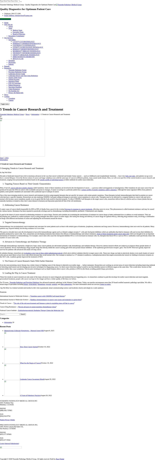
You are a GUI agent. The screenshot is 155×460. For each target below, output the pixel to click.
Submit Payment (5, 19)
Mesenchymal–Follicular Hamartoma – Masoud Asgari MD (24, 331)
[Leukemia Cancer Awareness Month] (12, 379)
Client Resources (14, 89)
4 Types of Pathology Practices (30, 395)
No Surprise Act (13, 91)
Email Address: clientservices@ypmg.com (18, 15)
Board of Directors (19, 34)
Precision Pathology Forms (17, 72)
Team (10, 28)
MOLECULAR (18, 59)
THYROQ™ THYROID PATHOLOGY (27, 53)
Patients (11, 64)
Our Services (8, 38)
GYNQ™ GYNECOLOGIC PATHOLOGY (28, 47)
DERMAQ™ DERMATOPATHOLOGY (27, 43)
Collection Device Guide (16, 74)
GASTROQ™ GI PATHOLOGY (24, 45)
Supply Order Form (15, 77)
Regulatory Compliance (16, 36)
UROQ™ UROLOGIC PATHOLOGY (26, 55)
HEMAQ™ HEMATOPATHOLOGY (26, 49)
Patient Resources (14, 85)
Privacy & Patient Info (15, 93)
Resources (7, 68)
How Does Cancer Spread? (29, 347)
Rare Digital (60, 459)
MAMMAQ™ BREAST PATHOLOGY (26, 51)
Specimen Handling (15, 87)
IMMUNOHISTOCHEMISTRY (24, 57)
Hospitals (11, 60)
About (10, 26)
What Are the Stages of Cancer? (30, 363)
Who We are (8, 24)
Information (4, 160)
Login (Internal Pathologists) (9, 443)
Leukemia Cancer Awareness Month (32, 379)
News (6, 95)
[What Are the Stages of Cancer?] (12, 363)
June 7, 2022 (4, 158)
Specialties (12, 40)
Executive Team (18, 32)
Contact (6, 96)
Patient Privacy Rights (7, 420)
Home (6, 23)
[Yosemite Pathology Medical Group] (69, 5)
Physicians (12, 62)
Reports (6, 66)
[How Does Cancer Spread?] (12, 347)
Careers (10, 100)
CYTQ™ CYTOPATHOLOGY (24, 42)
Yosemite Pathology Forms (17, 70)
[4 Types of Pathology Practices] (12, 395)
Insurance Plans (13, 81)
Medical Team (17, 30)
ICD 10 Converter (14, 83)
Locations (11, 98)
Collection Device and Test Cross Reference (23, 76)
